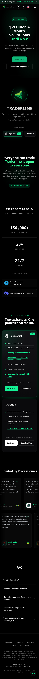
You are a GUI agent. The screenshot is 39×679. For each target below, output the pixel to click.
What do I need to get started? (15, 588)
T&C (20, 645)
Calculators (9, 642)
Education (19, 642)
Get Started (11, 388)
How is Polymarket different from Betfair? (17, 598)
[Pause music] (33, 673)
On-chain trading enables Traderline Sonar (17, 358)
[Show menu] (34, 7)
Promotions (30, 642)
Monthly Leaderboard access (18, 352)
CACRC (25, 666)
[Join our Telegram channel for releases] (23, 7)
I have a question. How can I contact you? (14, 619)
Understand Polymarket (19, 66)
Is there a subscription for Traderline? (13, 608)
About (27, 645)
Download (19, 59)
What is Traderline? (11, 580)
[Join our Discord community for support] (18, 7)
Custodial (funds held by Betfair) (20, 428)
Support (13, 645)
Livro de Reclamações (19, 664)
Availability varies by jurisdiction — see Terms (18, 383)
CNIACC (30, 666)
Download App (26, 388)
